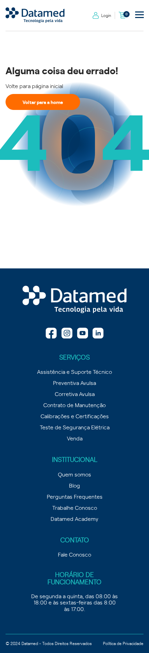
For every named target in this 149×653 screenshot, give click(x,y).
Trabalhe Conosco (74, 507)
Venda (74, 438)
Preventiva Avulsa (74, 382)
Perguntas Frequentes (75, 496)
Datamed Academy (74, 518)
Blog (74, 485)
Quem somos (74, 474)
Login (106, 15)
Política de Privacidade (123, 643)
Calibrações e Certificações (75, 416)
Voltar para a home (43, 101)
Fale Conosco (74, 554)
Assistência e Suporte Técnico (74, 371)
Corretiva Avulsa (75, 393)
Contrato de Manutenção (74, 405)
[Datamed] (74, 300)
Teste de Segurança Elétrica (74, 427)
